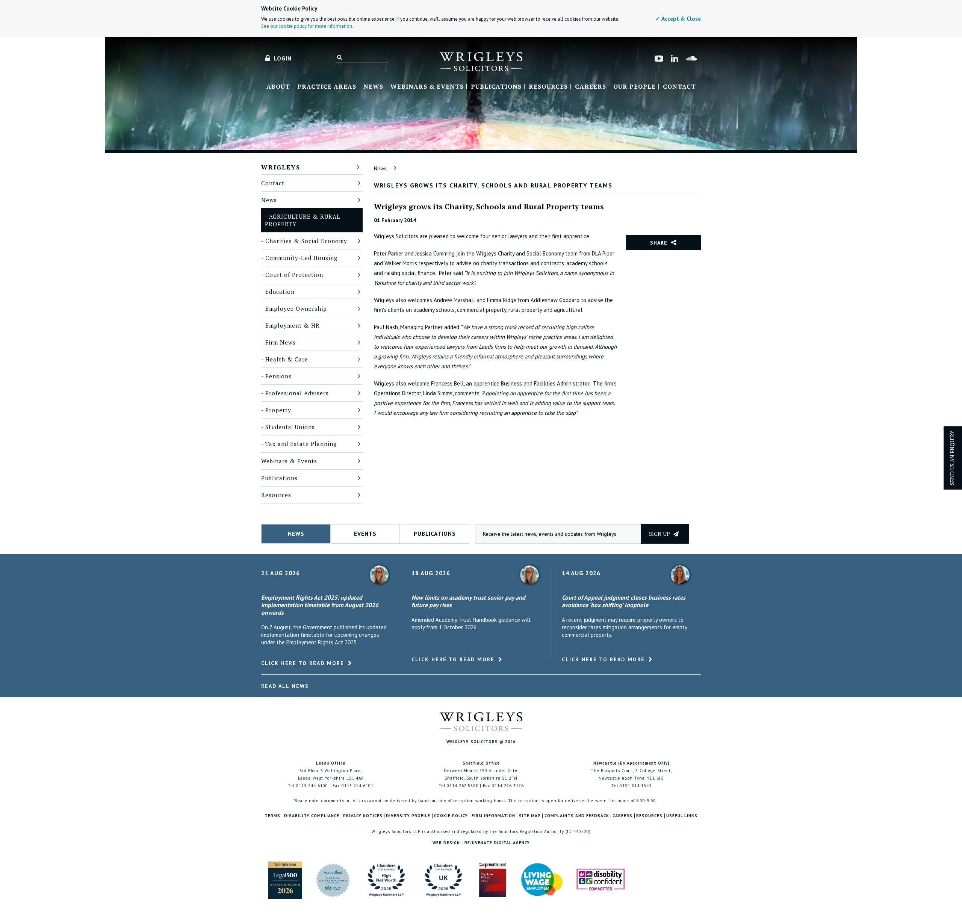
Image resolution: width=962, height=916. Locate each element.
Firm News (280, 342)
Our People (634, 86)
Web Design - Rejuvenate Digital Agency (481, 842)
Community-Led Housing (301, 257)
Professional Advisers (297, 393)
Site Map (530, 815)
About (278, 86)
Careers (590, 86)
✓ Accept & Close (678, 18)
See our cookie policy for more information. (307, 26)
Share (658, 242)
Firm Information (493, 815)
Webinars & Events (427, 86)
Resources (548, 86)
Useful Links (681, 815)
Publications (496, 86)
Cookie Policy (451, 815)
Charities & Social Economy (306, 241)
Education (280, 291)
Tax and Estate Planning (301, 443)
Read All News (285, 686)
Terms (272, 815)
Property (278, 410)
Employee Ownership (296, 308)
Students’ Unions (290, 427)
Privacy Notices (363, 815)
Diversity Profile (408, 815)
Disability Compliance (311, 815)
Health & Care (286, 359)
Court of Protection (294, 274)
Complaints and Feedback (577, 815)
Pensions (278, 376)
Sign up (660, 533)
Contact (679, 86)
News (373, 86)
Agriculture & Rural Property (302, 220)
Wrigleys (280, 167)
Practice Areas (326, 86)
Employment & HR (292, 325)
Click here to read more (302, 663)
